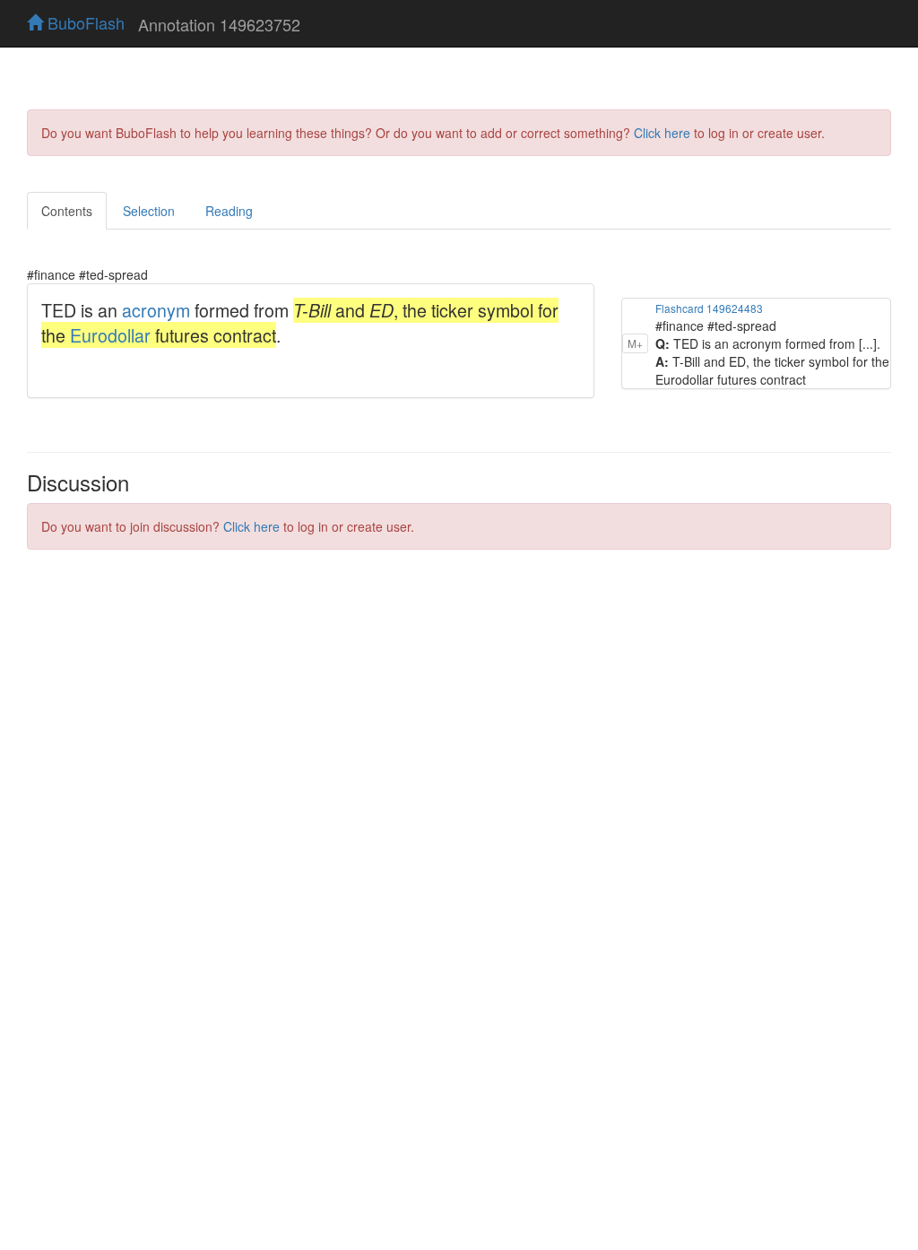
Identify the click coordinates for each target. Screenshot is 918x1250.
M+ (635, 343)
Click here (662, 133)
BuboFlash (84, 22)
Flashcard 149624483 (709, 308)
